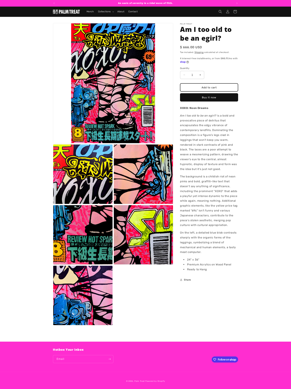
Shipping (199, 52)
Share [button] (187, 279)
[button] (106, 11)
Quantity (184, 68)
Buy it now (209, 97)
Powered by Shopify (155, 381)
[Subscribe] (109, 359)
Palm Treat (139, 381)
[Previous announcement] (54, 3)
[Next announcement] (237, 3)
